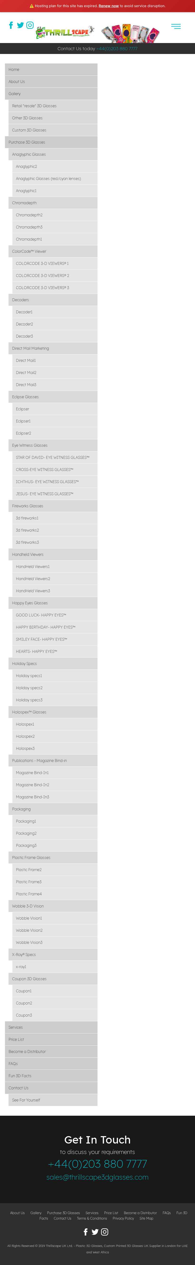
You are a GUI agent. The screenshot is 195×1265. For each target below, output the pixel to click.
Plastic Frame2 (29, 869)
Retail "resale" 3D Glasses (34, 105)
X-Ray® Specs (24, 954)
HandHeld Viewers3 (33, 590)
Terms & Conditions (92, 1218)
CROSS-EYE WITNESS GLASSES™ (44, 469)
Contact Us (19, 1088)
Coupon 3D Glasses (29, 978)
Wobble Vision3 (29, 942)
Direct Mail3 (26, 384)
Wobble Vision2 (29, 930)
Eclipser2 (23, 433)
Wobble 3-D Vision (28, 906)
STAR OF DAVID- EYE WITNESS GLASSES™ (52, 457)
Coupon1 (24, 991)
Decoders (20, 299)
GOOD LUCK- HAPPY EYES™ (41, 615)
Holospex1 (25, 724)
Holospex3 (25, 748)
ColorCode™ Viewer (29, 251)
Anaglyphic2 (26, 166)
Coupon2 (24, 1003)
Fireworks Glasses (27, 506)
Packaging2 (26, 833)
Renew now (109, 6)
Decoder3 (24, 336)
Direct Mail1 (26, 360)
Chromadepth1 (29, 239)
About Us (17, 81)
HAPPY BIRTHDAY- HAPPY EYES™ (45, 627)
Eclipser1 (23, 421)
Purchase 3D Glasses (27, 142)
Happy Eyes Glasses (30, 603)
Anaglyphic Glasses (29, 154)
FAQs (13, 1063)
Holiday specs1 (29, 675)
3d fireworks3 (27, 542)
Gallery (14, 93)
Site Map (146, 1218)
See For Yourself (26, 1100)
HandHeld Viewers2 (33, 578)
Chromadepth (24, 202)
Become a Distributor (27, 1051)
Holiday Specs (24, 663)
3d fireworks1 (27, 518)
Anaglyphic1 (26, 190)
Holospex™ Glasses (29, 712)
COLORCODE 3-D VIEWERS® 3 (42, 287)
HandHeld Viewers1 (33, 566)
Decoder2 (24, 324)
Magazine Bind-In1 (32, 772)
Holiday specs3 (29, 700)
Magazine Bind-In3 (32, 797)
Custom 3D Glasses (29, 130)
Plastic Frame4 (29, 894)
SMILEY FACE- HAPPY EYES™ (41, 639)
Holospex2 (25, 736)
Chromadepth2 (29, 215)
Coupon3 (24, 1015)
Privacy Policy (123, 1218)
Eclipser (22, 409)
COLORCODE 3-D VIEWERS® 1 (42, 263)
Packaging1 (26, 821)
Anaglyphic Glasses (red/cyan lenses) (48, 178)
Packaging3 (26, 845)
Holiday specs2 (29, 687)
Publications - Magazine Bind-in (39, 760)
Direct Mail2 (26, 372)
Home (14, 69)
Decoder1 (24, 312)
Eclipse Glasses (25, 396)
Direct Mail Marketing (30, 348)
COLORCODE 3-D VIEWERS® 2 (42, 275)
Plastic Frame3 (28, 881)
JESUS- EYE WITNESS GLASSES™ (44, 493)
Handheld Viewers (28, 554)
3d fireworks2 (27, 530)
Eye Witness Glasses (30, 445)
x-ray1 (21, 966)
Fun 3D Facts (20, 1075)
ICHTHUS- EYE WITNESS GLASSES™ (47, 481)
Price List (16, 1039)
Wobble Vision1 (29, 918)
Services (16, 1027)
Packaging (21, 809)
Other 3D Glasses (27, 118)
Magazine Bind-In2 (32, 784)
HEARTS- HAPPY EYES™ (36, 651)
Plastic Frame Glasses (31, 857)
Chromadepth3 (29, 227)
